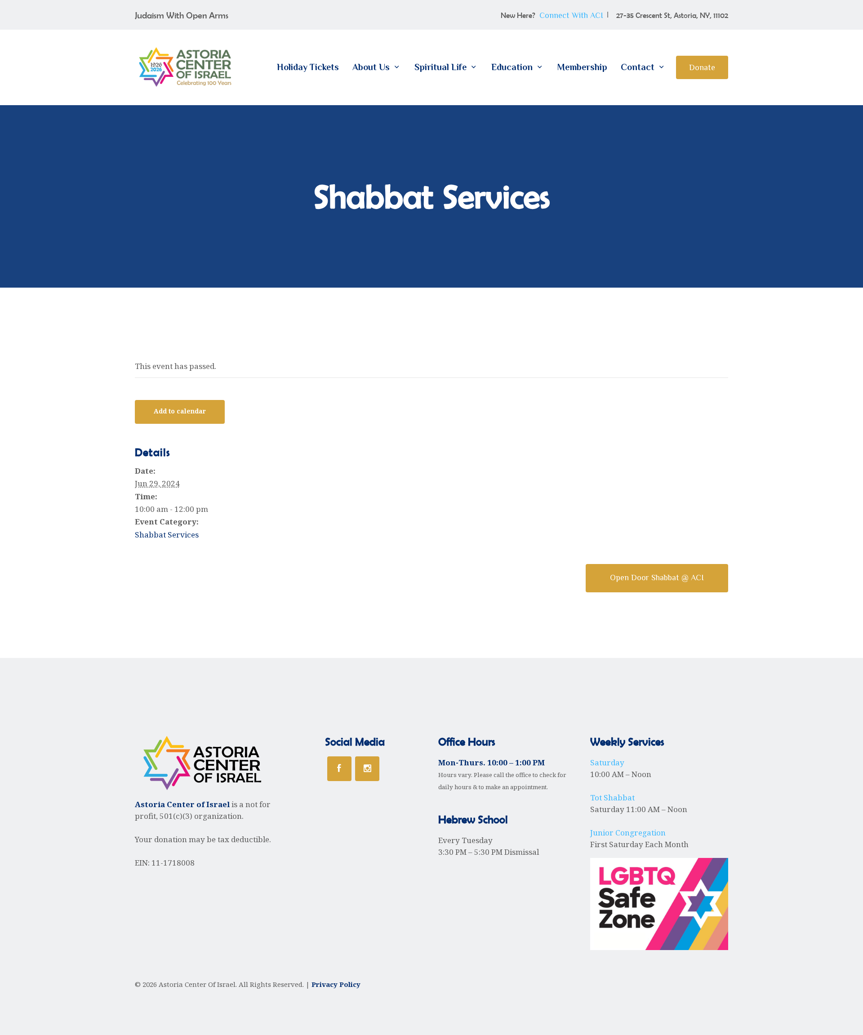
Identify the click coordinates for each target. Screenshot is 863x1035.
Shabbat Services (167, 534)
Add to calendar (180, 411)
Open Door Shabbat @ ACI (657, 577)
